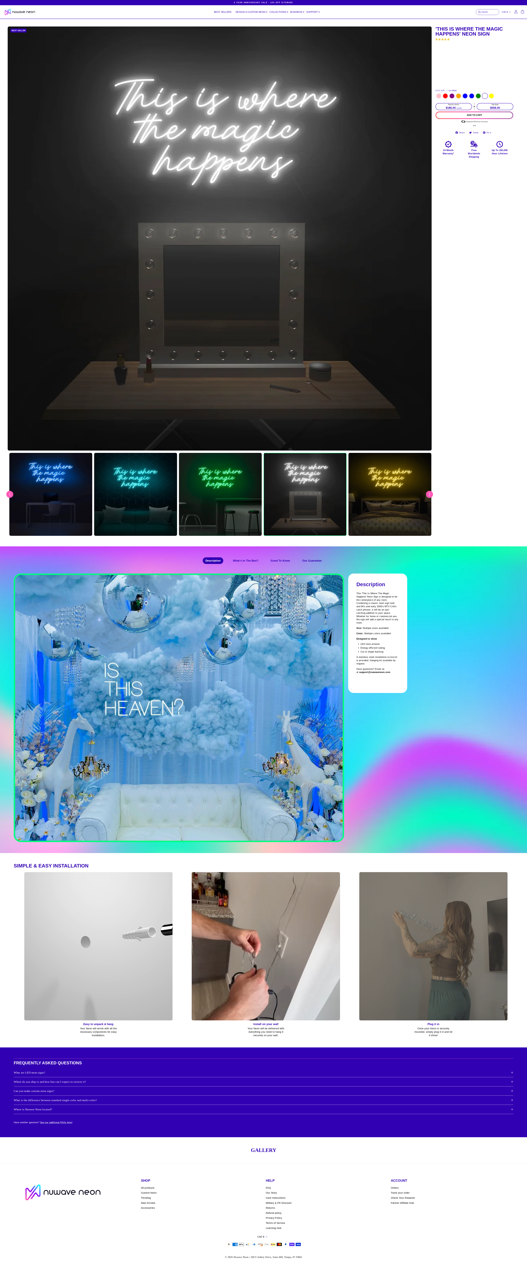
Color (446, 91)
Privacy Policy (274, 1218)
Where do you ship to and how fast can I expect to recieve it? (50, 1081)
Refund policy (274, 1213)
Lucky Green (478, 96)
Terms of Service (275, 1223)
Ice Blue (471, 96)
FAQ (268, 1187)
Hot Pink (438, 96)
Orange (458, 96)
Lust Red (445, 96)
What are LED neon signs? (29, 1072)
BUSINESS (296, 12)
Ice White (485, 96)
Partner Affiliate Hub (402, 1203)
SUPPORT (312, 12)
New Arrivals (148, 1203)
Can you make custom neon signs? (34, 1090)
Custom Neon (149, 1192)
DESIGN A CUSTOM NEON (250, 12)
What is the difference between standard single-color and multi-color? (55, 1100)
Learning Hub (273, 1228)
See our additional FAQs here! (56, 1122)
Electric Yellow (491, 96)
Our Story (271, 1192)
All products (148, 1187)
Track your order (400, 1192)
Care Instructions (275, 1198)
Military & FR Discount (278, 1203)
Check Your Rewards (403, 1198)
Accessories (148, 1208)
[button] (442, 39)
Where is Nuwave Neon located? (33, 1109)
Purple (452, 96)
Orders (395, 1187)
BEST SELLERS (223, 12)
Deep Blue (465, 96)
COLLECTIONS (277, 12)
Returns (270, 1208)
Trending (146, 1198)
